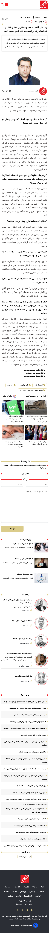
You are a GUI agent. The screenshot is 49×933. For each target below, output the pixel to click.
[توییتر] (17, 911)
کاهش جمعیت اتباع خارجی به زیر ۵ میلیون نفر (31, 819)
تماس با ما (29, 904)
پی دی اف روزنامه (24, 900)
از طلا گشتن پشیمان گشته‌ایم (23, 559)
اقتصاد (42, 891)
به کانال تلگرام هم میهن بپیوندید (34, 370)
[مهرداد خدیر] (41, 623)
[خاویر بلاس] (41, 605)
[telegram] (10, 91)
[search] (2, 4)
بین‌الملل (23, 891)
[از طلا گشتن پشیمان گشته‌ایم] (41, 563)
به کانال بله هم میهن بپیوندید (35, 373)
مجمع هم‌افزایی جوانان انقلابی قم (31, 390)
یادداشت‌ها (28, 896)
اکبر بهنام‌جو (24, 385)
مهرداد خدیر (25, 625)
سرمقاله (35, 887)
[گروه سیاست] (43, 91)
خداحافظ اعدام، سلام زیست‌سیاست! (19, 653)
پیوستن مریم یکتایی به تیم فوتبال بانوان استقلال (29, 715)
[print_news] (3, 19)
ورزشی (11, 896)
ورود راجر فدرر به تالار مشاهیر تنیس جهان (33, 735)
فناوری (19, 896)
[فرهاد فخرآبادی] (41, 641)
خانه (45, 17)
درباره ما (19, 904)
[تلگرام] (27, 911)
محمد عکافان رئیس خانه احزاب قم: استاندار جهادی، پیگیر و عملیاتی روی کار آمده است (25, 466)
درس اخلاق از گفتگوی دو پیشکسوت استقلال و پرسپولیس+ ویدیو (24, 701)
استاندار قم (39, 385)
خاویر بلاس (25, 610)
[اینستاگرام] (22, 911)
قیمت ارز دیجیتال (24, 856)
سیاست (37, 17)
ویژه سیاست (25, 540)
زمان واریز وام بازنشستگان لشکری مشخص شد (31, 832)
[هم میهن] (44, 5)
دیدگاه (12, 528)
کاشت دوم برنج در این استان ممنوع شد (32, 839)
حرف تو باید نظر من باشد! (24, 574)
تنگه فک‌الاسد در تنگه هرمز (23, 676)
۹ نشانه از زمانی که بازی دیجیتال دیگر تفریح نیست (29, 825)
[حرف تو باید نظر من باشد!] (41, 578)
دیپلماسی (33, 891)
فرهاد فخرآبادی (24, 643)
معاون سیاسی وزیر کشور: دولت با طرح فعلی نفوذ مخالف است (26, 799)
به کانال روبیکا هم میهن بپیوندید (34, 376)
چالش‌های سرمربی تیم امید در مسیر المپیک (32, 752)
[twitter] (6, 91)
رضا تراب (10, 385)
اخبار (42, 887)
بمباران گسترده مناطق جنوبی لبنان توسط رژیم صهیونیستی (27, 708)
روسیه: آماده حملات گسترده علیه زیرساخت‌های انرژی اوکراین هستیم (24, 769)
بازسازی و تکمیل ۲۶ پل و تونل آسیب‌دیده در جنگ (29, 792)
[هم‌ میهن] (25, 879)
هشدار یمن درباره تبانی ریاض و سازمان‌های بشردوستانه (28, 721)
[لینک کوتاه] (6, 19)
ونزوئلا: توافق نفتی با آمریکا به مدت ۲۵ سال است (30, 786)
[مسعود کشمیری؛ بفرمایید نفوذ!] (41, 547)
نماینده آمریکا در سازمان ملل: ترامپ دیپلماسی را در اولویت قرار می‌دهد (24, 845)
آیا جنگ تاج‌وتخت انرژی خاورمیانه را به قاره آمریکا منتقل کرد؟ (17, 601)
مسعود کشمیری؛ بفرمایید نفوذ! (23, 543)
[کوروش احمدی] (41, 678)
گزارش (38, 896)
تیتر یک (26, 887)
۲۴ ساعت (17, 887)
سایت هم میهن (10, 916)
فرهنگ (7, 891)
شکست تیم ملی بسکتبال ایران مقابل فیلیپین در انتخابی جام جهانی (24, 728)
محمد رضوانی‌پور (24, 666)
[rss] (31, 911)
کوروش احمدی (24, 681)
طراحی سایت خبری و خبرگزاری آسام (21, 925)
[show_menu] (6, 4)
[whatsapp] (3, 91)
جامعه (15, 891)
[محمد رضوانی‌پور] (41, 660)
